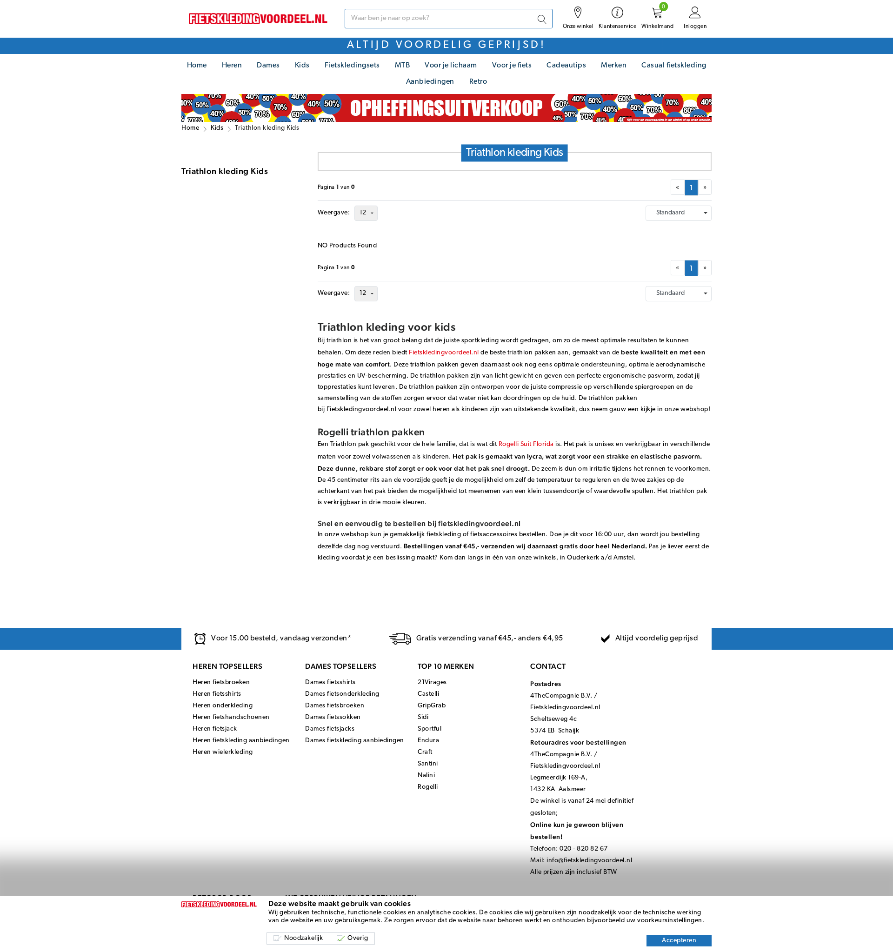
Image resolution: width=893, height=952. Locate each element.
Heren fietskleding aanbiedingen (241, 740)
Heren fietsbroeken (221, 682)
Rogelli (428, 787)
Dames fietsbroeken (334, 705)
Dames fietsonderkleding (342, 694)
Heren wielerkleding (223, 752)
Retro (478, 82)
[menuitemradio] (691, 188)
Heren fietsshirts (217, 694)
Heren (232, 65)
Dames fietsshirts (330, 682)
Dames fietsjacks (329, 729)
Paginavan (336, 187)
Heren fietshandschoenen (231, 717)
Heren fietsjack (215, 729)
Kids (302, 65)
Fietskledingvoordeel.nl (444, 352)
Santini (428, 763)
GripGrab (432, 705)
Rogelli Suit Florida (526, 444)
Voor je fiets (512, 65)
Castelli (428, 694)
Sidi (423, 717)
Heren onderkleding (223, 705)
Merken (613, 65)
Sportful (429, 729)
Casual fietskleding (673, 65)
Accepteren (679, 940)
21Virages (432, 682)
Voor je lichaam (451, 65)
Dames (268, 65)
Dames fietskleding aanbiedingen (354, 740)
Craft (425, 752)
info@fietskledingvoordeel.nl (589, 860)
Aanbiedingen (430, 82)
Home (197, 65)
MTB (402, 65)
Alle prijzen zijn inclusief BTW (573, 872)
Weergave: (334, 212)
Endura (428, 740)
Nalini (426, 775)
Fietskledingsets (352, 65)
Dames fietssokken (333, 717)
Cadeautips (566, 65)
